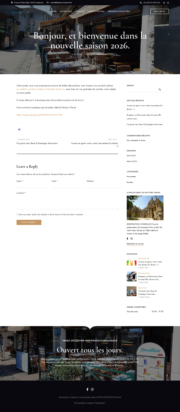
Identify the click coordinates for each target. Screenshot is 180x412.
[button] (159, 11)
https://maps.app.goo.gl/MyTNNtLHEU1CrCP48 (39, 114)
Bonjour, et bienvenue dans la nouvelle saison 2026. (144, 117)
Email (55, 181)
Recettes (130, 182)
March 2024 (132, 161)
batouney (78, 54)
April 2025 (131, 155)
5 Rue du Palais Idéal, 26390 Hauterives (28, 2)
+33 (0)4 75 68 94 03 (151, 2)
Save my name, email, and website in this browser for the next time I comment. (51, 214)
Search (130, 85)
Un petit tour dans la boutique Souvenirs (145, 124)
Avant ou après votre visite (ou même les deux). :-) (145, 107)
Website (90, 181)
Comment (21, 193)
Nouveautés (102, 54)
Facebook (164, 3)
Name (20, 181)
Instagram (168, 3)
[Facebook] (19, 129)
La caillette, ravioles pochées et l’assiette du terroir (41, 89)
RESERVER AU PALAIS (135, 244)
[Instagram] (132, 239)
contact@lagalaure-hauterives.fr (60, 2)
